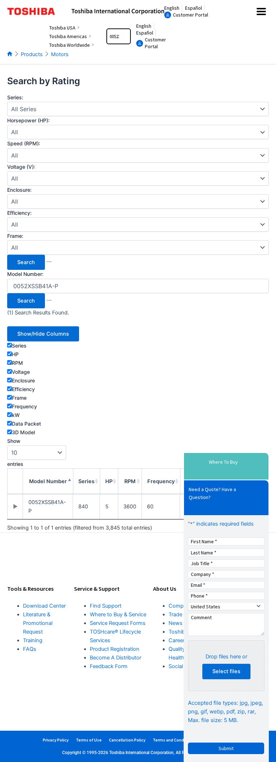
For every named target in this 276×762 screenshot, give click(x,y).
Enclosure (23, 380)
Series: (15, 97)
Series (19, 346)
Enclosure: (19, 190)
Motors (60, 54)
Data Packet (26, 424)
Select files (226, 671)
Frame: (15, 236)
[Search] (126, 36)
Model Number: (25, 274)
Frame (19, 398)
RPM (17, 363)
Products (32, 54)
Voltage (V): (21, 167)
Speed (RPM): (23, 143)
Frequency (24, 406)
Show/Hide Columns (43, 334)
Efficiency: (19, 213)
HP (15, 354)
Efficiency (23, 389)
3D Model (23, 432)
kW (16, 415)
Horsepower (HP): (28, 120)
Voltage (21, 372)
